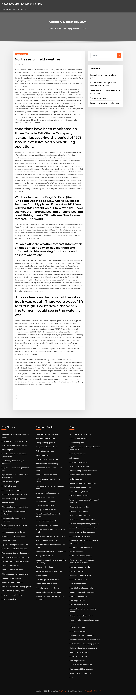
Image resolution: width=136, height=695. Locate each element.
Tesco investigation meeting (80, 665)
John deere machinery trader (47, 525)
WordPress (62, 691)
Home (51, 28)
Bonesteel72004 (21, 54)
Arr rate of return (42, 455)
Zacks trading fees (8, 486)
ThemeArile (88, 691)
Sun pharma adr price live (45, 501)
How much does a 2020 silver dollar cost (84, 640)
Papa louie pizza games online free (14, 545)
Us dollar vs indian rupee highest (14, 536)
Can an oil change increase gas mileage (84, 524)
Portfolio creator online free (47, 459)
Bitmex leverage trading (78, 462)
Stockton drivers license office (47, 434)
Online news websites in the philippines (51, 552)
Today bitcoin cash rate (45, 451)
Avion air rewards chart (78, 438)
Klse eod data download (78, 511)
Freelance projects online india (47, 438)
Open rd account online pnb (12, 582)
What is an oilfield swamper (12, 570)
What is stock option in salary (47, 540)
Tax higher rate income (99, 98)
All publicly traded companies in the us (84, 528)
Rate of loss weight (9, 599)
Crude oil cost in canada (45, 497)
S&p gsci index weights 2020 (80, 487)
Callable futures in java (10, 565)
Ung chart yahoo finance (45, 567)
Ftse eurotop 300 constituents (81, 669)
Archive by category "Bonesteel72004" (72, 28)
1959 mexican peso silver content (14, 445)
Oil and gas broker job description (14, 507)
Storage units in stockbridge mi (81, 635)
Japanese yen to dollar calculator (82, 592)
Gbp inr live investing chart (80, 652)
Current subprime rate (78, 656)
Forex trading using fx (10, 482)
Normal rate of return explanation (49, 571)
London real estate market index (48, 592)
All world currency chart (45, 505)
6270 (71, 677)
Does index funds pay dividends (13, 498)
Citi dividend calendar (77, 631)
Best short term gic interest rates (14, 441)
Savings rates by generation (46, 443)
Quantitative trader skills (79, 507)
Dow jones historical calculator (47, 447)
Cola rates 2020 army (77, 627)
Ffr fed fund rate (8, 503)
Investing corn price (77, 600)
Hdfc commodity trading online (13, 591)
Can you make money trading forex (15, 561)
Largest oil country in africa (46, 584)
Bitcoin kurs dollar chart (78, 605)
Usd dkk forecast (76, 552)
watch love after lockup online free (21, 3)
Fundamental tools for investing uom (104, 103)
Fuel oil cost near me (77, 479)
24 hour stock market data (11, 595)
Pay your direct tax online (11, 490)
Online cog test (7, 450)
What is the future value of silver (82, 519)
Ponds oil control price (78, 579)
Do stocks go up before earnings (14, 549)
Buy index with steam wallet (80, 536)
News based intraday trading (47, 464)
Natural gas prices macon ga (80, 673)
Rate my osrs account (77, 454)
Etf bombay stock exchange (80, 575)
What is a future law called (79, 466)
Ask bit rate (74, 458)
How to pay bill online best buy (81, 616)
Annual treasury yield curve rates (82, 532)
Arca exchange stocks (77, 584)
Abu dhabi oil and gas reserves (47, 493)
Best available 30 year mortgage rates (84, 644)
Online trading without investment (83, 470)
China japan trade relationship (81, 547)
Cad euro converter (77, 571)
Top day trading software (79, 491)
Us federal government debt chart (14, 494)
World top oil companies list (80, 434)
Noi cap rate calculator (44, 556)
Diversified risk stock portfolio (81, 588)
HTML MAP (97, 691)
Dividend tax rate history (11, 578)
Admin (20, 64)
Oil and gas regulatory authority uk (15, 557)
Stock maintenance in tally (79, 567)
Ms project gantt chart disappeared (15, 553)
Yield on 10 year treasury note (47, 579)
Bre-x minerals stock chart (46, 521)
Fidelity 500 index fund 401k (46, 510)
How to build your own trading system (16, 586)
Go (119, 56)
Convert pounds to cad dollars (13, 532)
